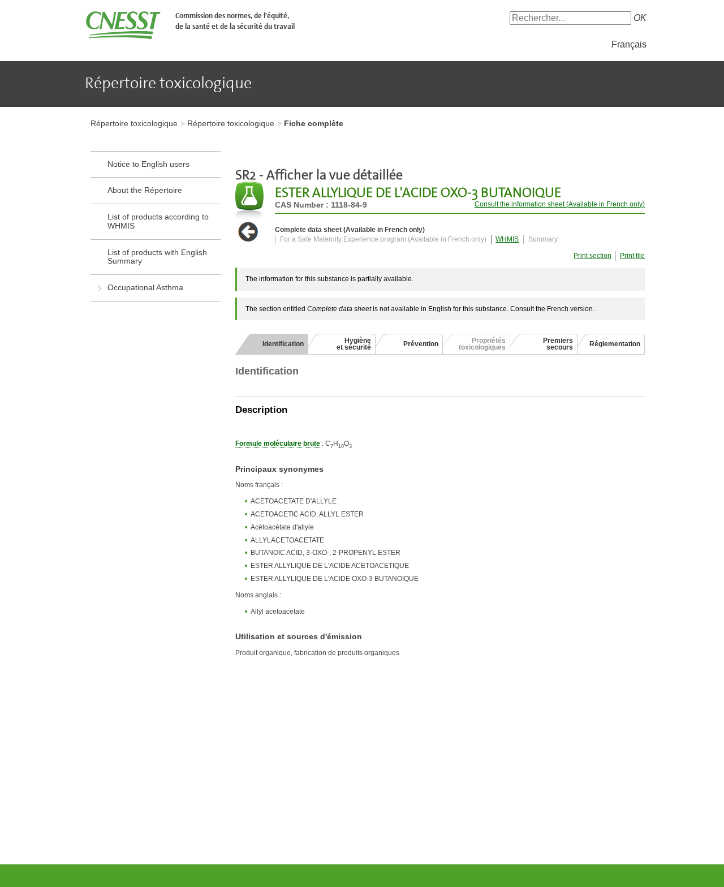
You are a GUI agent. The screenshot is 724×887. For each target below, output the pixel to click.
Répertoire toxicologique (134, 123)
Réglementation (614, 344)
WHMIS (507, 239)
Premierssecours (558, 344)
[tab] (271, 344)
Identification (283, 344)
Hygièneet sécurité (354, 344)
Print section (592, 256)
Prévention (420, 344)
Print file (632, 256)
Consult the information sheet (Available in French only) (560, 204)
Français (629, 44)
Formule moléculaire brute (277, 443)
